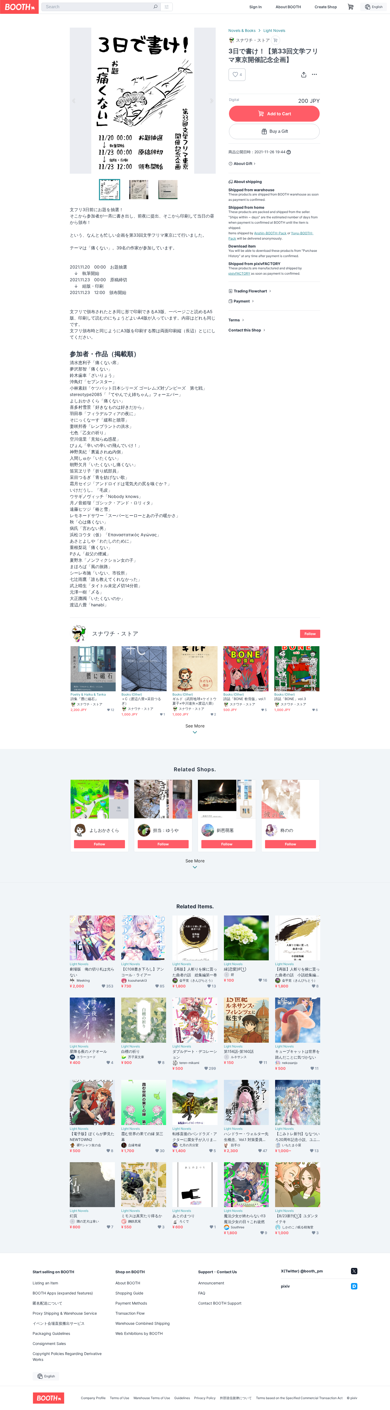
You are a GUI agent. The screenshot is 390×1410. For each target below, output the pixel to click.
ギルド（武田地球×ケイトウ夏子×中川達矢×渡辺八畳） (194, 701)
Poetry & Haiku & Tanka (88, 694)
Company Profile (93, 1398)
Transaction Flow (130, 1313)
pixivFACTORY (239, 273)
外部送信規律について (236, 1398)
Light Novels (274, 30)
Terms (234, 320)
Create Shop (326, 7)
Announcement (211, 1283)
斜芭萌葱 (225, 830)
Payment (242, 301)
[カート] (275, 40)
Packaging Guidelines (51, 1333)
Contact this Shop (244, 330)
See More (195, 861)
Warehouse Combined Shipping (142, 1323)
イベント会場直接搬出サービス (59, 1323)
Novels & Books (241, 30)
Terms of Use (119, 1398)
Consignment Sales (49, 1343)
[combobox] (101, 7)
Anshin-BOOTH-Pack (270, 233)
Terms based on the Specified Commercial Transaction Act (299, 1398)
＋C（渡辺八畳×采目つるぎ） (141, 701)
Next (211, 100)
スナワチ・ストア (115, 633)
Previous (74, 100)
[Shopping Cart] (351, 7)
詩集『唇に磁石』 (84, 699)
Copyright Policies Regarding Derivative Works (67, 1356)
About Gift (243, 163)
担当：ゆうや (166, 830)
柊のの (286, 830)
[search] (155, 7)
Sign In (255, 7)
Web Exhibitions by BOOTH (139, 1333)
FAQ (201, 1293)
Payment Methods (131, 1303)
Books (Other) (132, 694)
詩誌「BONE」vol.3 (290, 699)
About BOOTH (288, 7)
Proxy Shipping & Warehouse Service (65, 1313)
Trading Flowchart (250, 291)
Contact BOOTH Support (219, 1303)
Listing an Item (45, 1283)
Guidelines (182, 1398)
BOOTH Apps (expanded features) (63, 1293)
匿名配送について (47, 1303)
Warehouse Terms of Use (151, 1398)
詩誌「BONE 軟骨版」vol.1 (244, 699)
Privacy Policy (205, 1398)
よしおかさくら (104, 830)
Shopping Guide (129, 1293)
